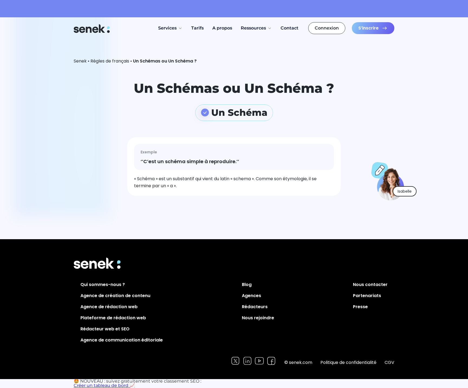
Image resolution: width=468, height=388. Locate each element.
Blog (247, 284)
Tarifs (197, 28)
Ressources (253, 28)
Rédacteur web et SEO (104, 329)
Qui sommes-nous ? (102, 284)
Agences (251, 295)
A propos (222, 28)
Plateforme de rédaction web (113, 318)
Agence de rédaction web (109, 307)
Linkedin (247, 361)
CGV (389, 362)
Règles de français (109, 61)
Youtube (259, 361)
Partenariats (367, 295)
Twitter (235, 361)
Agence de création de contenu (115, 295)
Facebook (271, 361)
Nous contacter (370, 284)
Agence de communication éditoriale (121, 340)
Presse (360, 307)
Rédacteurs (255, 307)
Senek (92, 28)
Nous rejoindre (258, 318)
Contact (289, 28)
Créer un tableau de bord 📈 (104, 385)
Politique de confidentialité (348, 362)
